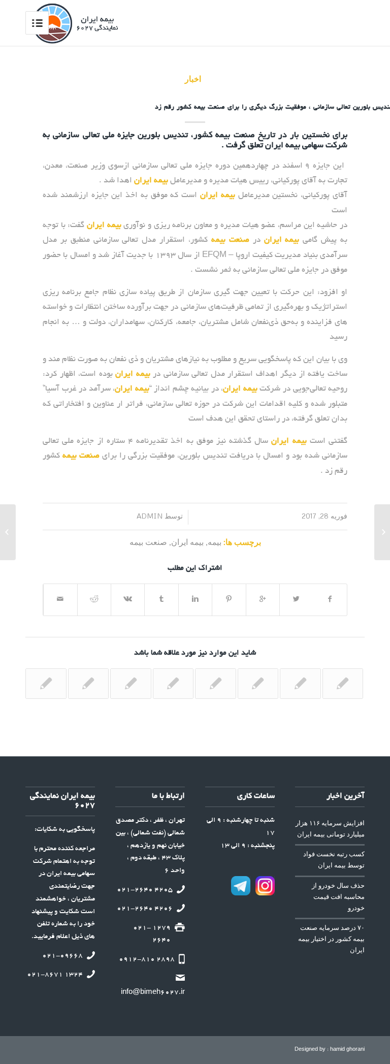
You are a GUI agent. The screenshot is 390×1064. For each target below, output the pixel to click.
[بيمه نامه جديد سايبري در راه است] (46, 683)
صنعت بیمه (148, 541)
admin (155, 515)
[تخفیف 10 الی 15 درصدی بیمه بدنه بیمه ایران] (258, 683)
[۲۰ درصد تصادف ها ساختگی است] (343, 683)
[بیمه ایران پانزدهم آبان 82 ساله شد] (215, 683)
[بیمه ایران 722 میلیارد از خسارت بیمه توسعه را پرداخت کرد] (300, 683)
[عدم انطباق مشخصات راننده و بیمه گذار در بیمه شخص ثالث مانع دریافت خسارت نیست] (173, 683)
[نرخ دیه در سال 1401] (130, 683)
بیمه (214, 541)
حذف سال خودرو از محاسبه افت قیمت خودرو (338, 896)
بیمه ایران (187, 541)
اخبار (194, 78)
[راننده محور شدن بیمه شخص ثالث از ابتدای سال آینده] (88, 683)
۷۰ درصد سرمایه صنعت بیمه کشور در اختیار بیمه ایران (331, 938)
